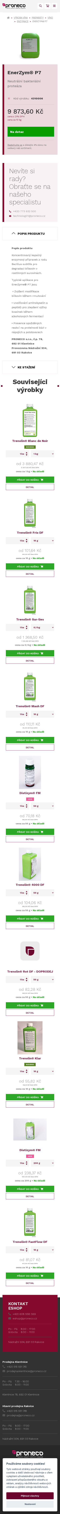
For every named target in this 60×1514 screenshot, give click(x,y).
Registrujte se (15, 145)
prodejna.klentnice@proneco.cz (26, 1371)
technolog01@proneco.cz (29, 215)
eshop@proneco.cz (25, 1318)
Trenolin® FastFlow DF (30, 1242)
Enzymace (22, 21)
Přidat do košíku (28, 479)
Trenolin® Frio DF (30, 532)
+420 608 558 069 (24, 1314)
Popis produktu (31, 233)
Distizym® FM (30, 793)
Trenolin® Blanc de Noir (30, 441)
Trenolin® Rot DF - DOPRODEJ (30, 971)
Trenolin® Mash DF (30, 706)
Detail (30, 487)
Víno (50, 17)
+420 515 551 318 (17, 1410)
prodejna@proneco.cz (20, 1415)
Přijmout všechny (30, 1495)
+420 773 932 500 (24, 211)
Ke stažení (26, 367)
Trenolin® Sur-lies (30, 619)
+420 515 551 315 (17, 1366)
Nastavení (30, 1504)
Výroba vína (21, 17)
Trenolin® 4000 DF (30, 884)
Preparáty (38, 17)
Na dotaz (17, 131)
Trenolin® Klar (30, 1058)
